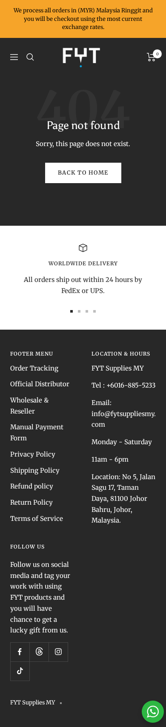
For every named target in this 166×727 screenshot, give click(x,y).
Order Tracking (34, 368)
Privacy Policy (32, 454)
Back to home (83, 172)
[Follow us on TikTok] (19, 671)
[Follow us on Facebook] (19, 651)
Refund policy (31, 486)
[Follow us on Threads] (39, 651)
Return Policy (31, 502)
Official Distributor (39, 384)
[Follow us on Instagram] (58, 651)
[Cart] (151, 57)
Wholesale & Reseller (29, 405)
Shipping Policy (35, 470)
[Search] (30, 57)
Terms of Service (36, 518)
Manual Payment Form (36, 432)
